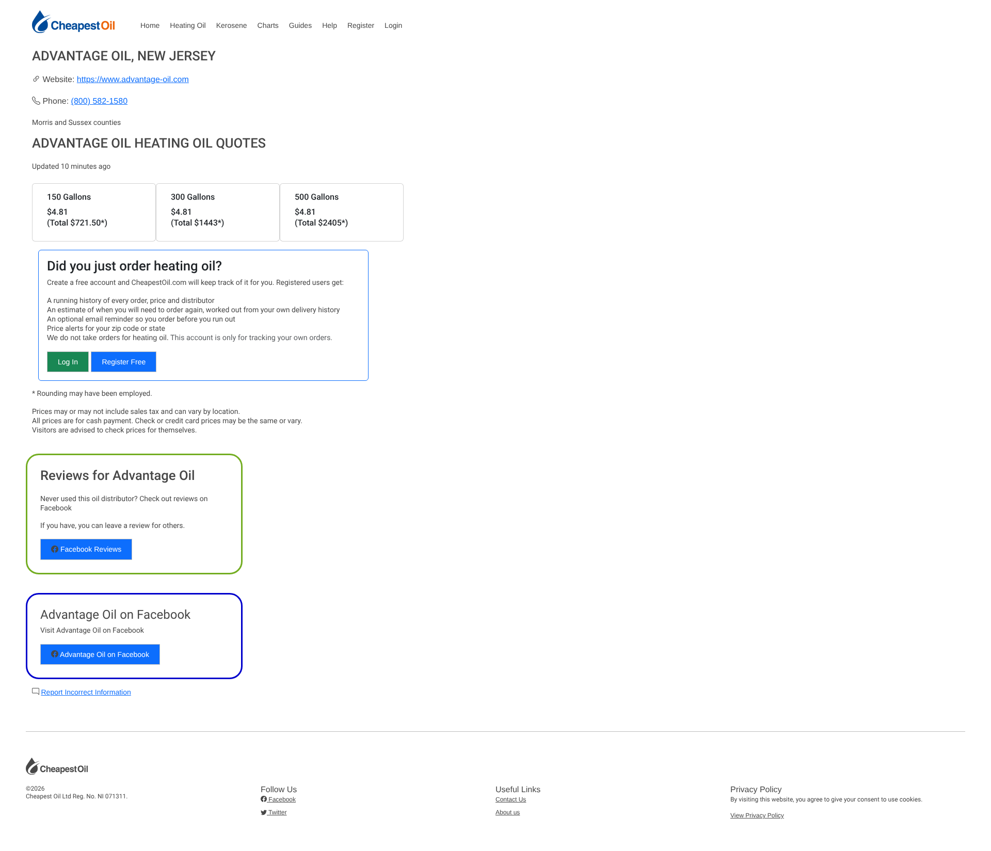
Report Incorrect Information (86, 692)
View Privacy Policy (757, 815)
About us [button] (508, 812)
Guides (300, 25)
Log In (68, 362)
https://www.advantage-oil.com (133, 79)
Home (149, 25)
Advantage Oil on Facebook (103, 654)
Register (360, 25)
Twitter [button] (276, 812)
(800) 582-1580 (99, 101)
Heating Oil (187, 25)
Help (329, 25)
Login (393, 25)
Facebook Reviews (89, 549)
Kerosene (231, 25)
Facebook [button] (281, 799)
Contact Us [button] (511, 799)
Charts (268, 25)
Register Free (124, 362)
